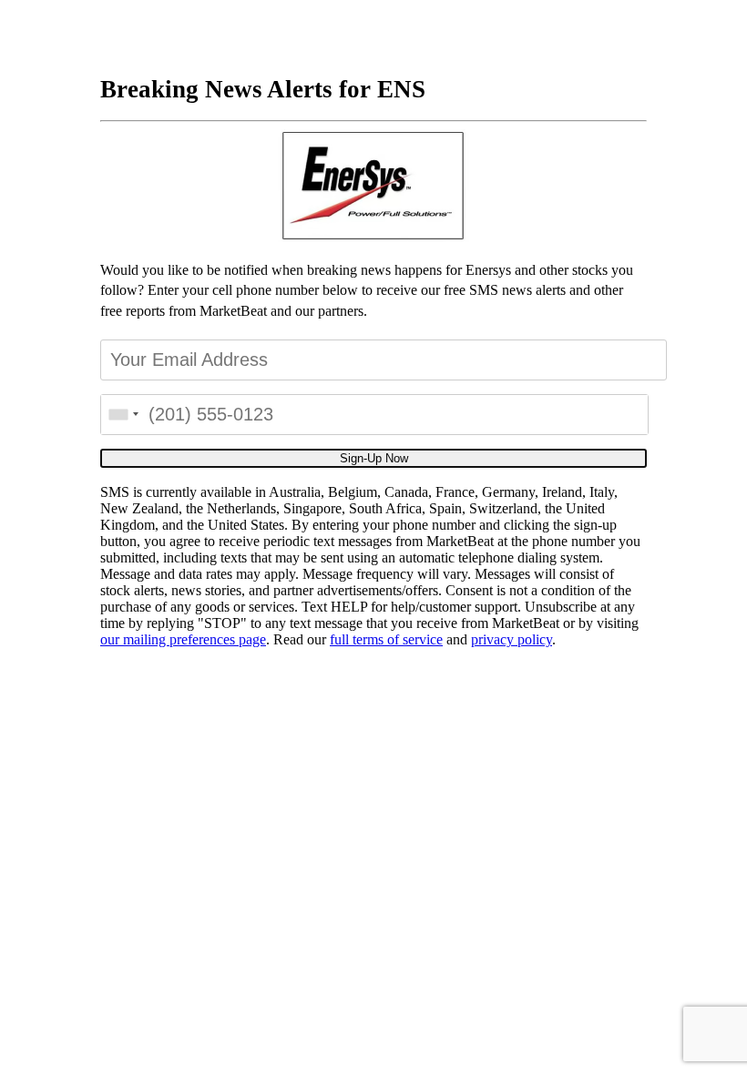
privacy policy (511, 639)
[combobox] (123, 414)
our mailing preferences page (183, 639)
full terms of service (386, 639)
